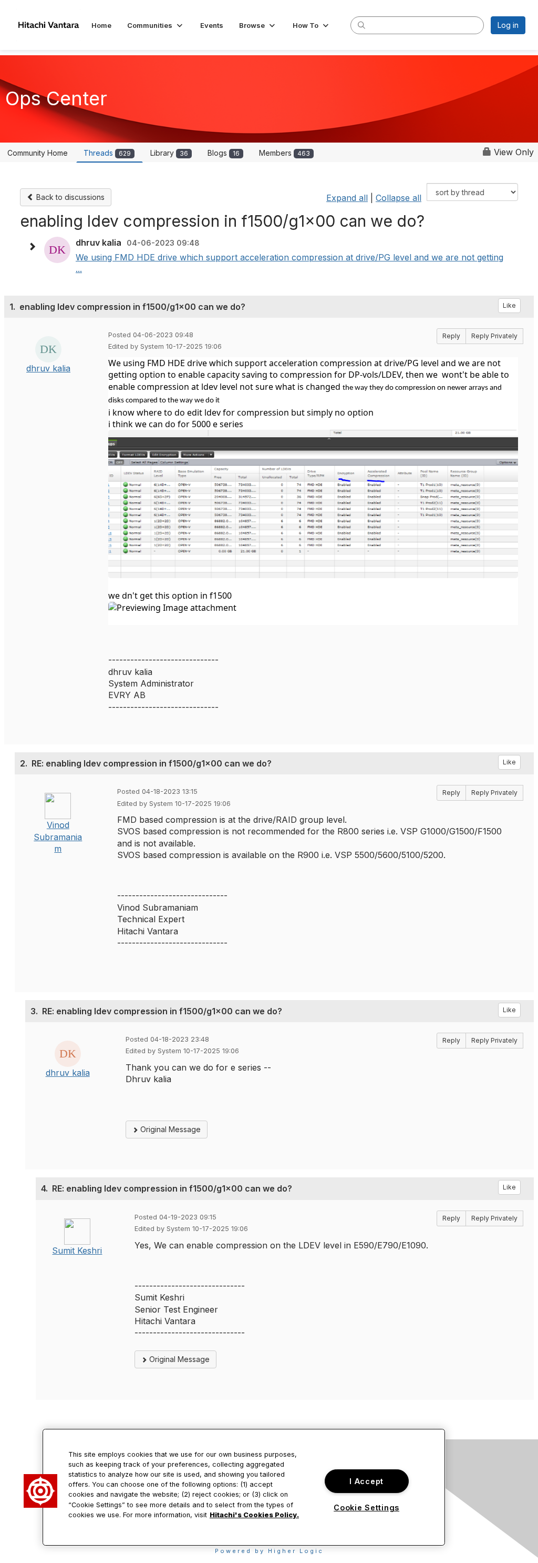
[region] (244, 1487)
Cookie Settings (366, 1507)
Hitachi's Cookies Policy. (254, 1515)
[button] (155, 25)
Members (284, 152)
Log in (508, 25)
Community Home (37, 152)
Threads (107, 152)
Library (169, 152)
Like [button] (509, 305)
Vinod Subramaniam (58, 837)
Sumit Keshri (77, 1250)
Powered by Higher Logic (269, 1551)
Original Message (169, 1129)
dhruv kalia (48, 368)
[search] (361, 24)
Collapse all (398, 198)
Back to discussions (69, 197)
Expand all (347, 198)
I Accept (366, 1481)
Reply (451, 336)
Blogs (224, 152)
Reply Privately (494, 336)
